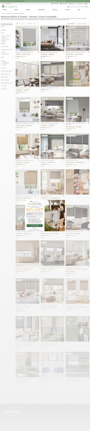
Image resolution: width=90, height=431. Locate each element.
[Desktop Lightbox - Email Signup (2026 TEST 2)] (45, 215)
